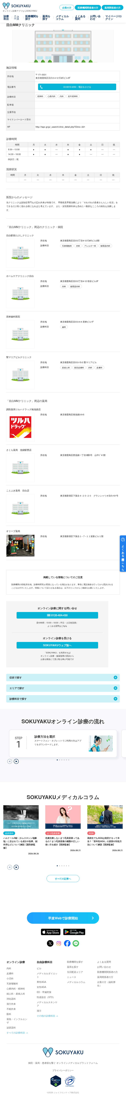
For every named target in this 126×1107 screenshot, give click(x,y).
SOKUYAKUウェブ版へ (57, 645)
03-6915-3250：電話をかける (77, 86)
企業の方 (66, 7)
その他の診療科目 (46, 1015)
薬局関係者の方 (113, 7)
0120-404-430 (59, 615)
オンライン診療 (16, 962)
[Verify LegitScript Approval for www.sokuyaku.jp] (55, 1081)
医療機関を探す (31, 17)
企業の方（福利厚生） (106, 983)
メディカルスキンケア (47, 1003)
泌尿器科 (11, 1027)
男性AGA (41, 981)
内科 (9, 968)
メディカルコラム (62, 17)
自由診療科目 (44, 962)
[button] (16, 867)
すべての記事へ (63, 878)
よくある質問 (80, 17)
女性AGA (41, 987)
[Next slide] (16, 761)
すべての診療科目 (16, 1032)
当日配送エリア (75, 971)
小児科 (10, 978)
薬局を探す (46, 17)
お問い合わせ (95, 17)
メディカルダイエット (47, 975)
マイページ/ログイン (113, 17)
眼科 (9, 1014)
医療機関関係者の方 (88, 7)
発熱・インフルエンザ (17, 1020)
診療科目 (6, 17)
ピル (39, 968)
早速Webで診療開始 (63, 918)
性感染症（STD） (46, 997)
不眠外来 (11, 1008)
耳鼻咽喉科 (12, 983)
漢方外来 (11, 1003)
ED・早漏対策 (44, 992)
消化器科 (11, 998)
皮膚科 (10, 973)
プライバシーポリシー (63, 1070)
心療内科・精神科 (16, 988)
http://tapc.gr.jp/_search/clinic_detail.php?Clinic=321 (60, 126)
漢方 (39, 1010)
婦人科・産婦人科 (16, 993)
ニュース (16, 17)
